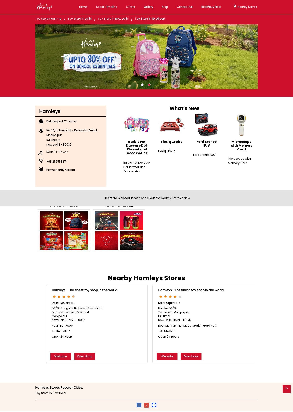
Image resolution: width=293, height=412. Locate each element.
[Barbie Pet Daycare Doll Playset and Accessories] (137, 124)
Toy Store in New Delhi (50, 393)
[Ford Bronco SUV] (207, 124)
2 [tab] (149, 84)
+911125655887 (56, 162)
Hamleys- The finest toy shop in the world (84, 290)
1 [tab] (142, 84)
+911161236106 (167, 331)
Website (60, 356)
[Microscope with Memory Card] (241, 124)
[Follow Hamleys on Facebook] (139, 405)
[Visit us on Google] (146, 405)
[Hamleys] (44, 7)
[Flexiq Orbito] (172, 124)
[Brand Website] (154, 405)
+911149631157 (61, 331)
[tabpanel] (146, 57)
